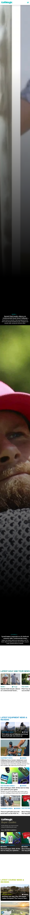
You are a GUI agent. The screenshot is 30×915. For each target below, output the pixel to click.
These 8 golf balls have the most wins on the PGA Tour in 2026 (10, 812)
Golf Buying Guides (7, 785)
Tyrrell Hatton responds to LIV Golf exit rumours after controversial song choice (15, 637)
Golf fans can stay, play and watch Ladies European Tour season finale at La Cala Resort (14, 897)
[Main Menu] (28, 2)
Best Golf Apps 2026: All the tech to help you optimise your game (15, 788)
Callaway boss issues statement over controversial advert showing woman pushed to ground (14, 761)
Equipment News (7, 732)
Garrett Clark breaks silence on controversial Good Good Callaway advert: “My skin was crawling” (15, 317)
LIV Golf (13, 634)
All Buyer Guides (8, 830)
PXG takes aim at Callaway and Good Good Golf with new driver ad (15, 735)
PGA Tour (25, 686)
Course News (6, 894)
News (14, 314)
